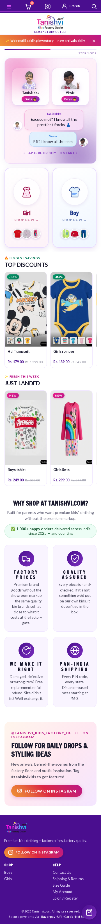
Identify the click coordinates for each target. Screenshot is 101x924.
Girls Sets (61, 475)
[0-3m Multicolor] (10, 346)
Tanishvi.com (41, 916)
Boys (8, 877)
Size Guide (61, 890)
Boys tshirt (17, 475)
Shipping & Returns (68, 884)
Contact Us (62, 877)
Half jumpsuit (19, 357)
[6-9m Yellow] (27, 346)
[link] (25, 325)
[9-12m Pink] (81, 346)
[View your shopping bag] (89, 912)
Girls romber (63, 357)
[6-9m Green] (19, 346)
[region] (50, 134)
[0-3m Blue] (56, 346)
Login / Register (65, 903)
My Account (62, 897)
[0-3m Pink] (90, 346)
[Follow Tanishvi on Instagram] (47, 6)
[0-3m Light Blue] (73, 346)
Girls (8, 884)
